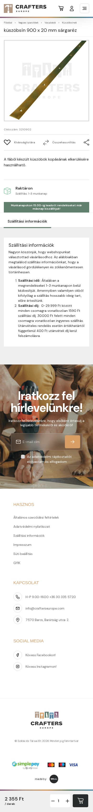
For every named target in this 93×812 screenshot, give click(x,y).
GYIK (16, 563)
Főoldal (8, 22)
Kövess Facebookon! (41, 655)
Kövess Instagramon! (41, 666)
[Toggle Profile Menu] (72, 8)
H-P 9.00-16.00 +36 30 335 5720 (51, 597)
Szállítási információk (27, 221)
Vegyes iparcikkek (28, 22)
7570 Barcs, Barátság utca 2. (47, 620)
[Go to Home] (22, 8)
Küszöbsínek (69, 22)
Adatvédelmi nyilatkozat (31, 526)
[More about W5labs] (54, 779)
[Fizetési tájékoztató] (46, 766)
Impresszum (22, 545)
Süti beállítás (22, 554)
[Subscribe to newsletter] (72, 441)
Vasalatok (50, 22)
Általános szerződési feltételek (36, 517)
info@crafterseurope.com (45, 608)
